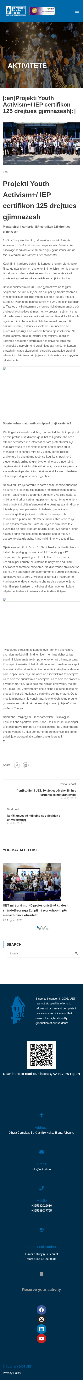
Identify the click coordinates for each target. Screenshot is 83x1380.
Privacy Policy (12, 1372)
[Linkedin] (41, 1329)
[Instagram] (41, 1319)
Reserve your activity (41, 1289)
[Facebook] (17, 765)
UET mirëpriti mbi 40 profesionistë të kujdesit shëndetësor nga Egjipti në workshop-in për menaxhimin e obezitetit (35, 910)
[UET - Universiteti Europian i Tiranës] (16, 12)
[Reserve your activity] (41, 1272)
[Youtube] (41, 1338)
